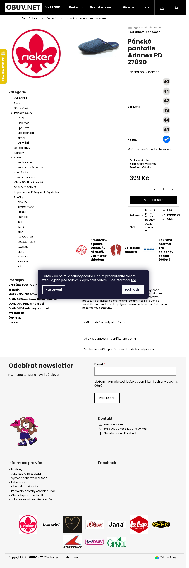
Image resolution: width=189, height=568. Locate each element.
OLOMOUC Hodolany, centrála (29, 308)
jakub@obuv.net (114, 424)
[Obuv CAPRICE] (116, 541)
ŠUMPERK (14, 317)
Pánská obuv (23, 113)
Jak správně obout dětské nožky (32, 499)
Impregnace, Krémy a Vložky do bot (37, 192)
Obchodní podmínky (24, 486)
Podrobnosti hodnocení (144, 32)
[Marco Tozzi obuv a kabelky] (72, 524)
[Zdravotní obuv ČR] (94, 541)
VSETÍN (13, 322)
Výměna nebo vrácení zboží (29, 478)
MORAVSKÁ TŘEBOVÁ (22, 294)
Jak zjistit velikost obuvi (26, 473)
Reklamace (18, 482)
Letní (21, 118)
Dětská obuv (22, 148)
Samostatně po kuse (31, 167)
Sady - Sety (25, 162)
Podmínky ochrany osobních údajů (33, 491)
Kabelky (19, 153)
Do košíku (156, 200)
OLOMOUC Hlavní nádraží (26, 303)
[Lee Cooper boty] (139, 524)
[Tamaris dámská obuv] (50, 524)
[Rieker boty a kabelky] (28, 524)
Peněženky (21, 172)
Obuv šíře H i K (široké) (28, 182)
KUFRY (18, 157)
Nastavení (53, 289)
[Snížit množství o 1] (154, 189)
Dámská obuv (23, 108)
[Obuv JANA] (117, 524)
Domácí (23, 143)
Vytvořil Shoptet (170, 557)
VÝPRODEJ (20, 98)
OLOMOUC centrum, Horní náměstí (32, 299)
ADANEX (146, 167)
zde (133, 280)
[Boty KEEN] (161, 524)
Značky (18, 197)
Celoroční (24, 123)
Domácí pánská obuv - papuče (150, 215)
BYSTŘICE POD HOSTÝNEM (26, 285)
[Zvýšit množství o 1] (172, 189)
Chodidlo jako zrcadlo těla (27, 495)
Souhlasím (132, 289)
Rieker (18, 103)
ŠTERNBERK (16, 313)
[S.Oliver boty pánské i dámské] (94, 524)
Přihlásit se (107, 398)
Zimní (21, 138)
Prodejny (16, 469)
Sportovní (24, 128)
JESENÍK (14, 289)
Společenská (26, 133)
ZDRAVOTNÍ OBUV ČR (27, 177)
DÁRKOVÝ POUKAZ (25, 187)
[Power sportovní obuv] (72, 541)
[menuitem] (53, 7)
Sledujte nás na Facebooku (121, 433)
